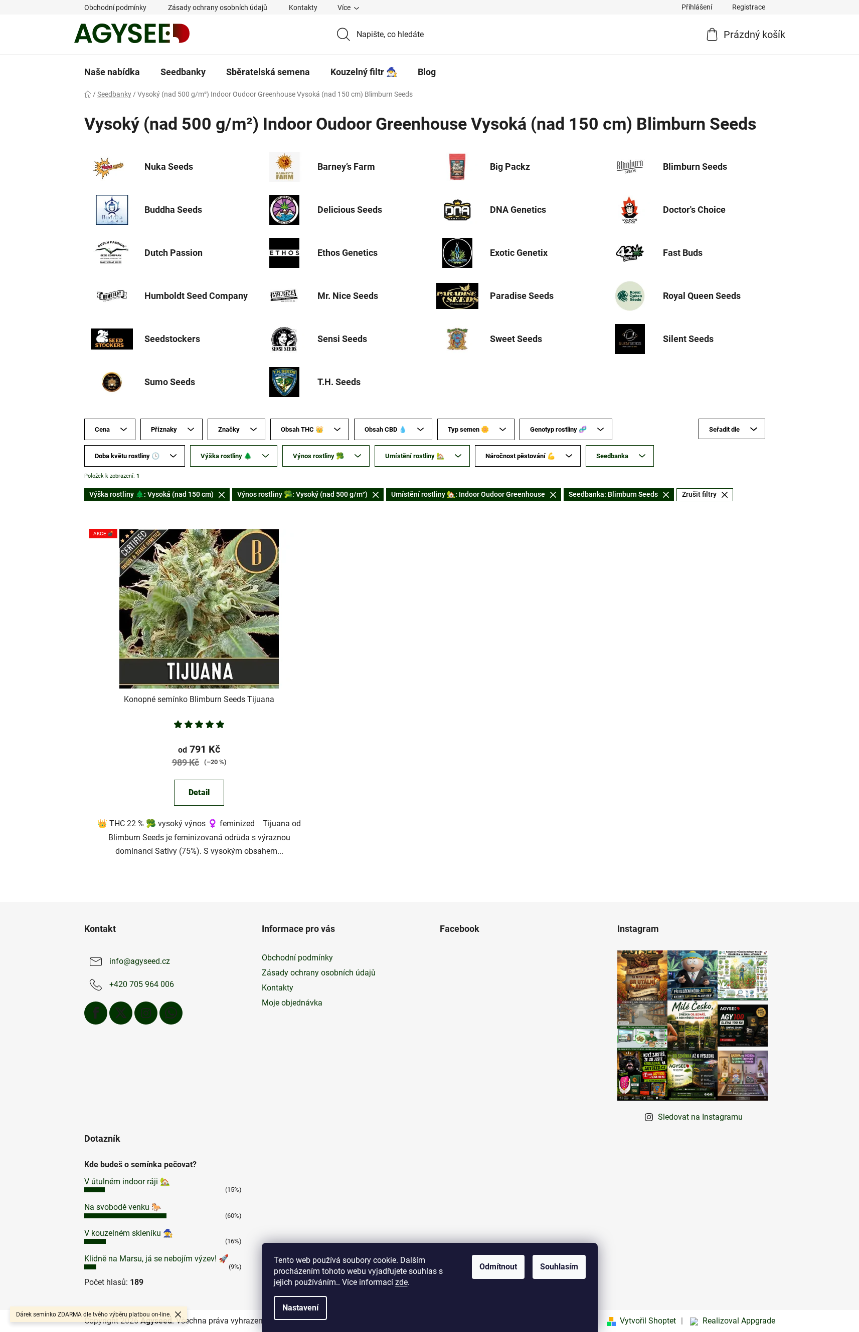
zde (401, 1282)
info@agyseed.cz (139, 961)
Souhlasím (559, 1266)
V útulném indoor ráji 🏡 (127, 1181)
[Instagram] (145, 1013)
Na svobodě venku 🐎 (122, 1207)
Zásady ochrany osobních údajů (217, 8)
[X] (120, 1013)
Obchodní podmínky (115, 8)
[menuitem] (112, 72)
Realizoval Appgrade (739, 1320)
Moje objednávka (292, 1003)
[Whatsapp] (171, 1013)
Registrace (748, 7)
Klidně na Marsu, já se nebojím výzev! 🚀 (156, 1258)
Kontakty (303, 8)
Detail (199, 792)
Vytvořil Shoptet (648, 1320)
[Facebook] (95, 1013)
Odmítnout (498, 1266)
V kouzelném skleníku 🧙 (128, 1233)
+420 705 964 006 (141, 984)
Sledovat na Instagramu (700, 1117)
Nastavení (300, 1307)
